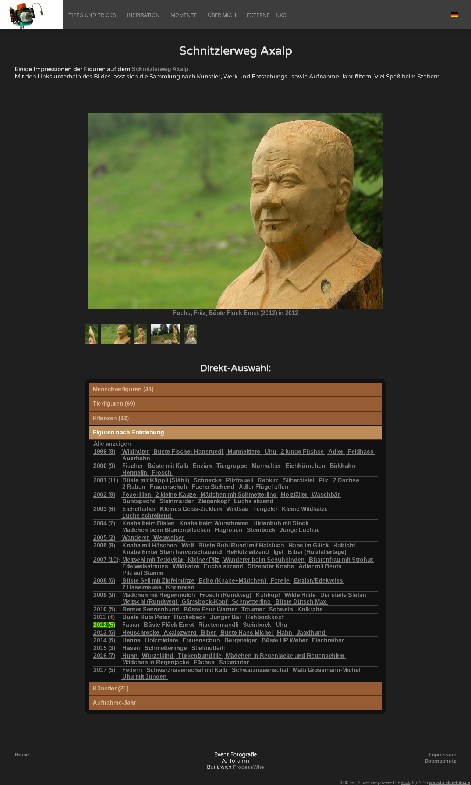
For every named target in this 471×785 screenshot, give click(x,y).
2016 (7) (104, 656)
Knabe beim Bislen (148, 523)
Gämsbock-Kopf (204, 601)
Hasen (131, 648)
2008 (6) (104, 581)
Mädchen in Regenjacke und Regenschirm (285, 656)
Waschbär (325, 494)
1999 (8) (104, 451)
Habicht (344, 545)
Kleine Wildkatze (304, 509)
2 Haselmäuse (142, 587)
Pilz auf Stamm (143, 573)
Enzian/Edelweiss (318, 581)
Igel (278, 552)
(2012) (268, 313)
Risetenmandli (218, 625)
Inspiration (143, 15)
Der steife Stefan (343, 595)
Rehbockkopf (264, 617)
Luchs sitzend (254, 501)
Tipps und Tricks (92, 15)
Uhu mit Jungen (144, 677)
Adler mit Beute (320, 566)
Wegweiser (168, 537)
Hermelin (135, 472)
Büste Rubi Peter (146, 617)
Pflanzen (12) (111, 418)
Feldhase (360, 451)
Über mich (222, 15)
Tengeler (265, 509)
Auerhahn (136, 458)
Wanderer (135, 537)
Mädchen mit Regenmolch (158, 595)
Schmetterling (251, 601)
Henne (131, 640)
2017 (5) (104, 670)
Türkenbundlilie (199, 656)
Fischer (133, 466)
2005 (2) (104, 537)
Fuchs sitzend (223, 566)
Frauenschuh (168, 487)
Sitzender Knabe (270, 566)
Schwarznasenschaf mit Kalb (187, 670)
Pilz (323, 480)
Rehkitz (268, 480)
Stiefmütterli (208, 648)
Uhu (270, 451)
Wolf (187, 545)
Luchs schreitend (147, 515)
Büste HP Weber (284, 640)
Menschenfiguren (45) (123, 389)
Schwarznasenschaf (260, 670)
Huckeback (190, 617)
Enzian (202, 466)
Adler (336, 451)
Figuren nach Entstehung (128, 432)
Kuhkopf (267, 595)
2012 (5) (104, 625)
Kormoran (180, 587)
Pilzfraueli (239, 480)
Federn (132, 670)
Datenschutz (440, 761)
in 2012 (288, 313)
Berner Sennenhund (151, 609)
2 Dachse (346, 480)
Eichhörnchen (305, 466)
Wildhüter (135, 451)
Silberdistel (298, 480)
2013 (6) (104, 632)
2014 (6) (104, 640)
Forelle (280, 581)
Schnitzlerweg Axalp (160, 69)
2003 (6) (104, 509)
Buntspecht (138, 501)
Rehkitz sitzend (247, 552)
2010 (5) (104, 609)
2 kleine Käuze (176, 494)
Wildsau (237, 509)
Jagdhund (311, 632)
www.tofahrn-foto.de (449, 782)
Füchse (204, 662)
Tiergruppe (232, 466)
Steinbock (261, 530)
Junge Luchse (299, 530)
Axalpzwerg (180, 632)
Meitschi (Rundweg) (150, 601)
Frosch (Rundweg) (225, 595)
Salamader (233, 662)
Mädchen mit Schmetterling (238, 494)
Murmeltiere (244, 451)
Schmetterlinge (165, 648)
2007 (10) (105, 560)
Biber (208, 632)
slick (405, 782)
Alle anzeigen (112, 444)
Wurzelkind (158, 656)
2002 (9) (104, 494)
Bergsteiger (241, 640)
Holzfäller (294, 494)
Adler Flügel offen (263, 487)
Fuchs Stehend (213, 487)
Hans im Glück (308, 545)
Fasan (131, 625)
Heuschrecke (141, 632)
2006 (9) (104, 545)
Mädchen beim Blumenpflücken (166, 530)
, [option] (235, 313)
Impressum (442, 754)
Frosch (161, 472)
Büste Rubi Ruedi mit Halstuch (241, 545)
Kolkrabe (310, 609)
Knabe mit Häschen (149, 545)
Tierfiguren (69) (114, 404)
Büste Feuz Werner (210, 609)
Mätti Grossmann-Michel (326, 670)
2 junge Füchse (302, 451)
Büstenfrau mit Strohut (341, 560)
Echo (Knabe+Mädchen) (232, 581)
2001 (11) (105, 480)
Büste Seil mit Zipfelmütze (158, 581)
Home (22, 754)
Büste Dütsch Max (301, 601)
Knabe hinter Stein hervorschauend (172, 552)
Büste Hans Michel (246, 632)
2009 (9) (104, 595)
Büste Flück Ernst (234, 313)
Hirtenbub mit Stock (281, 523)
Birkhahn (342, 466)
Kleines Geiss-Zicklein (191, 509)
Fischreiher (328, 640)
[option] (91, 334)
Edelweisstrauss (145, 566)
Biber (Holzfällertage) (317, 552)
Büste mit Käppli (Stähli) (156, 480)
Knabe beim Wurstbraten (214, 523)
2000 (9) (104, 466)
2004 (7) (104, 523)
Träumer (253, 609)
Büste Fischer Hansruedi (188, 451)
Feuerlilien (137, 494)
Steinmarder (176, 501)
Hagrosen (228, 530)
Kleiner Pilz (203, 560)
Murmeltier (266, 466)
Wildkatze (186, 566)
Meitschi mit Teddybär (153, 560)
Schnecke (207, 480)
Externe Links (266, 15)
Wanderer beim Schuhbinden (264, 560)
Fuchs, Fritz (189, 313)
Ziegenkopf (213, 501)
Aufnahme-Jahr (114, 703)
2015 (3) (104, 648)
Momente (184, 15)
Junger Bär (226, 617)
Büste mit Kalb (168, 466)
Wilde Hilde (300, 595)
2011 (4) (104, 617)
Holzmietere (162, 640)
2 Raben (134, 487)
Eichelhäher (139, 509)
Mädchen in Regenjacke (156, 662)
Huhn (130, 656)
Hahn (285, 632)
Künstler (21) (110, 688)
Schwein (281, 609)
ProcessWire (248, 767)
